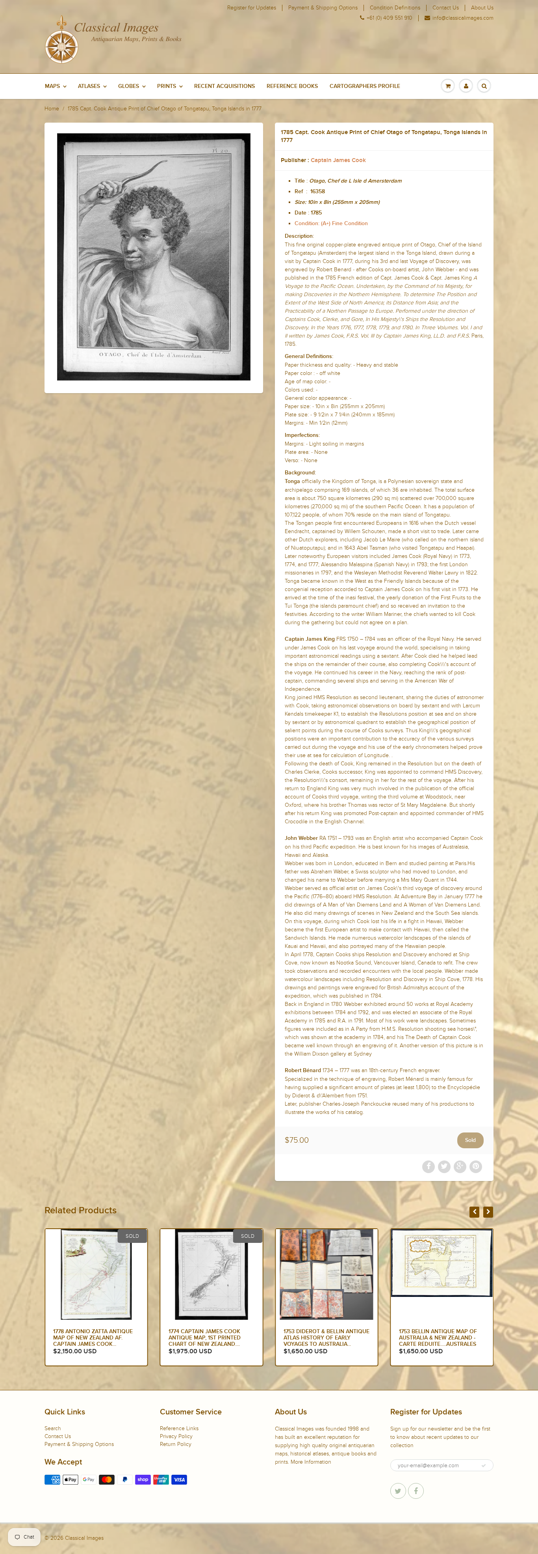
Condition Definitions (395, 8)
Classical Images (84, 1538)
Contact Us (445, 8)
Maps (52, 86)
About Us (482, 8)
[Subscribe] (483, 1465)
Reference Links (179, 1428)
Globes (128, 86)
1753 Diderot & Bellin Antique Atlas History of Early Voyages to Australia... (326, 1338)
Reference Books (292, 86)
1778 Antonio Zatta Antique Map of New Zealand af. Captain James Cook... (93, 1338)
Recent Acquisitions (224, 86)
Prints (166, 86)
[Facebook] (416, 1491)
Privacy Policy (176, 1436)
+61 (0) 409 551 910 (389, 18)
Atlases (89, 86)
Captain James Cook (338, 160)
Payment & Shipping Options (323, 8)
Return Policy (175, 1444)
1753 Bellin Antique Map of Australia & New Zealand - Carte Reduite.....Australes (438, 1338)
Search (53, 1428)
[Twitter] (398, 1491)
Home (52, 108)
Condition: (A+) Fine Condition (331, 223)
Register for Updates (251, 8)
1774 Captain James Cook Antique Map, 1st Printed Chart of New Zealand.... (205, 1338)
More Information (311, 1462)
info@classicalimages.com (462, 18)
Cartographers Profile (365, 86)
